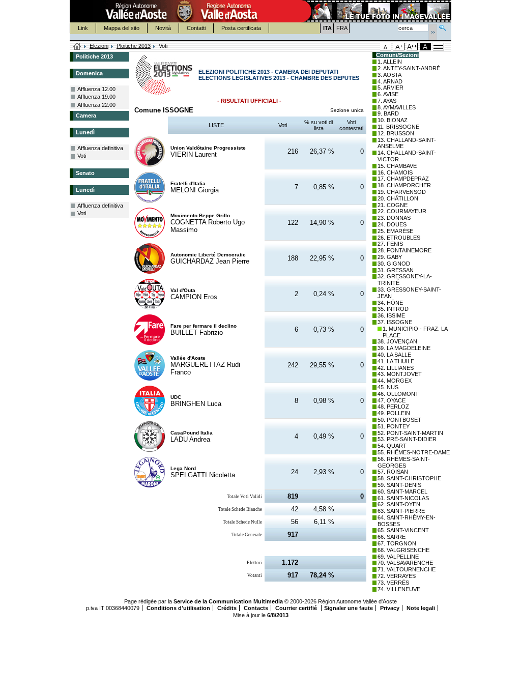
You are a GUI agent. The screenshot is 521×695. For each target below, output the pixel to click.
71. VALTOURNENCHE (407, 569)
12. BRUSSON (396, 133)
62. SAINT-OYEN (399, 504)
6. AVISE (388, 94)
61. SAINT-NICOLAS (403, 498)
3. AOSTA (389, 75)
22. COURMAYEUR (402, 211)
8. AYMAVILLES (397, 107)
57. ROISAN (393, 472)
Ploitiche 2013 (134, 46)
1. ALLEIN (390, 62)
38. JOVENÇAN (397, 341)
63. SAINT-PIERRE (401, 511)
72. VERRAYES (397, 576)
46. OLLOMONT (398, 394)
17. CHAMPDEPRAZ (403, 179)
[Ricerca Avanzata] (442, 26)
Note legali (421, 608)
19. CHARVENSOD (402, 192)
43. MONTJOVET (400, 374)
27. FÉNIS (390, 244)
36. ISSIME (391, 315)
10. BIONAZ (393, 120)
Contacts (256, 608)
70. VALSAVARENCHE (405, 563)
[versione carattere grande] (398, 46)
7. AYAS (387, 101)
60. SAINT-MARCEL (402, 491)
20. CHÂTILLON (398, 198)
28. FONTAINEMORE (404, 250)
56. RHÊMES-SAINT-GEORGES (404, 462)
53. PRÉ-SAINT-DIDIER (407, 439)
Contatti (196, 28)
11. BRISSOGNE (398, 127)
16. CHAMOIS (395, 172)
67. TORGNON (397, 543)
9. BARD (388, 113)
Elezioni (99, 46)
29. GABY (390, 257)
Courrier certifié (297, 608)
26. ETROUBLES (399, 238)
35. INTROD (393, 309)
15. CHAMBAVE (397, 166)
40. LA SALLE (394, 355)
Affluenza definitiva (100, 148)
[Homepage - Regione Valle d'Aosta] (185, 11)
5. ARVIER (390, 87)
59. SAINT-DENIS (399, 485)
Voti (81, 156)
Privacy (389, 608)
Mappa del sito (121, 28)
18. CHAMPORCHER (404, 185)
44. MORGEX (395, 381)
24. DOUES (392, 224)
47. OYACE (392, 400)
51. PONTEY (394, 426)
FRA (342, 28)
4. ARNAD (390, 81)
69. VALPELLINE (398, 557)
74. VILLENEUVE (399, 589)
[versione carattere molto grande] (412, 46)
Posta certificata (241, 28)
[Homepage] (77, 47)
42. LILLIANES (396, 368)
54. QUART (392, 446)
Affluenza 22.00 (96, 105)
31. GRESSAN (396, 270)
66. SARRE (392, 537)
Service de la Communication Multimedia (228, 601)
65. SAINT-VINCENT (403, 530)
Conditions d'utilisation (178, 608)
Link (83, 28)
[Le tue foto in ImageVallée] (375, 11)
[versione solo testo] (438, 46)
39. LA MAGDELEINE (404, 348)
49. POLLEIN (394, 413)
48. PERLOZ (393, 406)
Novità (163, 28)
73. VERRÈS (393, 583)
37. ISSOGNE (395, 322)
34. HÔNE (390, 303)
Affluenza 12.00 (96, 89)
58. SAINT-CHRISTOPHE (409, 478)
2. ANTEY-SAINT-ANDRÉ (409, 68)
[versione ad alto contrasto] (425, 46)
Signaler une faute (348, 608)
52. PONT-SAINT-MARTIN (410, 433)
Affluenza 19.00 (96, 97)
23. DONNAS (394, 218)
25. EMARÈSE (395, 231)
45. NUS (388, 387)
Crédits (227, 608)
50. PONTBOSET (399, 420)
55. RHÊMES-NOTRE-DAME (414, 452)
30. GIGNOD (394, 263)
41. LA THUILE (396, 361)
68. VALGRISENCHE (403, 550)
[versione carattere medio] (385, 46)
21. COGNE (393, 205)
